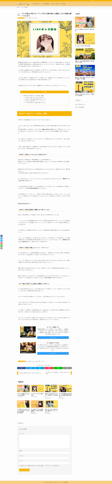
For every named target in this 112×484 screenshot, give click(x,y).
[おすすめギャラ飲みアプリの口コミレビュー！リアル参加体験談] (23, 3)
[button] (21, 368)
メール (21, 455)
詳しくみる (53, 337)
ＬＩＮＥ (42, 361)
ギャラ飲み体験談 (22, 361)
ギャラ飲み (29, 361)
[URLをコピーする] (67, 368)
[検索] (94, 0)
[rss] (92, 0)
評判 (39, 361)
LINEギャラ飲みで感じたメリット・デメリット (35, 100)
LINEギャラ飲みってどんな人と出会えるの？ (35, 97)
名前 (20, 450)
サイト (20, 460)
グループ (33, 361)
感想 (37, 361)
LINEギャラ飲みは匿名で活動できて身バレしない (36, 99)
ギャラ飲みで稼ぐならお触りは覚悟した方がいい (36, 102)
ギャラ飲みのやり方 (81, 104)
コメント (21, 433)
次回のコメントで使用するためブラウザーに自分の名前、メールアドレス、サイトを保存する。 (40, 465)
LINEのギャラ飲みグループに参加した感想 (34, 95)
